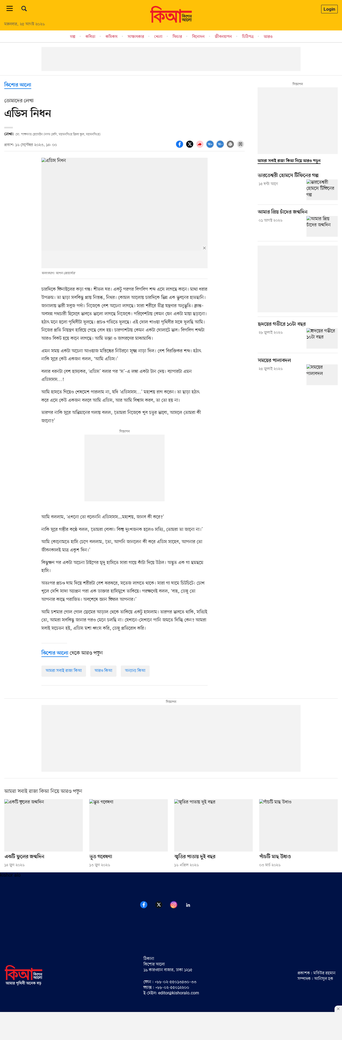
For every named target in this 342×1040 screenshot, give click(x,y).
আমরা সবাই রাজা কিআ (64, 671)
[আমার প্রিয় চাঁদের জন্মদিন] (322, 226)
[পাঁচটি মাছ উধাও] (298, 825)
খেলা (158, 36)
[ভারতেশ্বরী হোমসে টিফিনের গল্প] (322, 189)
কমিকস (112, 36)
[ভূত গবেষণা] (128, 825)
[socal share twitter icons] (190, 147)
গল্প (72, 36)
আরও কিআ (103, 671)
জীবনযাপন (223, 36)
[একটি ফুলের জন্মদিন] (43, 825)
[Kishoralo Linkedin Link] (191, 907)
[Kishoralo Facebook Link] (146, 907)
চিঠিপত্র (248, 36)
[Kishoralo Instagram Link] (176, 907)
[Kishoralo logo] (23, 985)
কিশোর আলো (17, 85)
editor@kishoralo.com (178, 993)
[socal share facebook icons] (180, 147)
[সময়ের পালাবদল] (322, 374)
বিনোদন (198, 36)
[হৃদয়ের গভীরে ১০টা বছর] (322, 338)
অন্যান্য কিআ (135, 671)
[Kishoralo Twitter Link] (161, 907)
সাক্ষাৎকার (136, 36)
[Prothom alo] (171, 21)
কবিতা (90, 36)
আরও (268, 36)
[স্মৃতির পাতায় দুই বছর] (213, 825)
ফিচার (177, 36)
